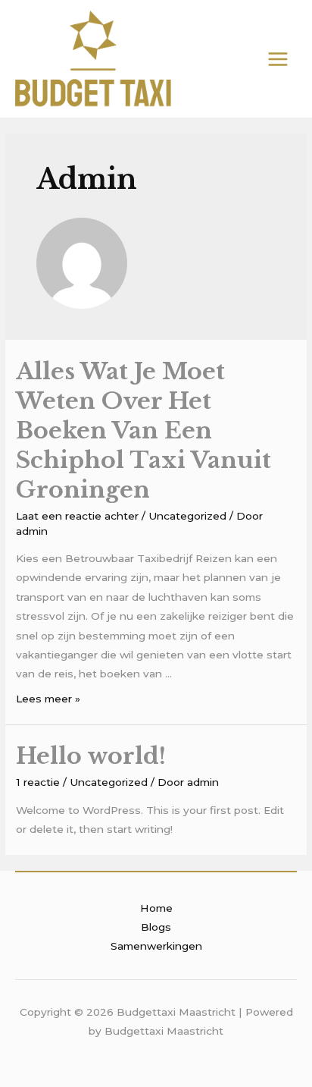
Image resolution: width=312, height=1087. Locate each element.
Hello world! (91, 756)
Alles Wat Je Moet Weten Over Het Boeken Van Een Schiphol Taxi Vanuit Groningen (143, 430)
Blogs (156, 927)
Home (156, 908)
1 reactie (38, 782)
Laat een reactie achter (77, 516)
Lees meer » (48, 699)
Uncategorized (187, 516)
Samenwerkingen (156, 946)
